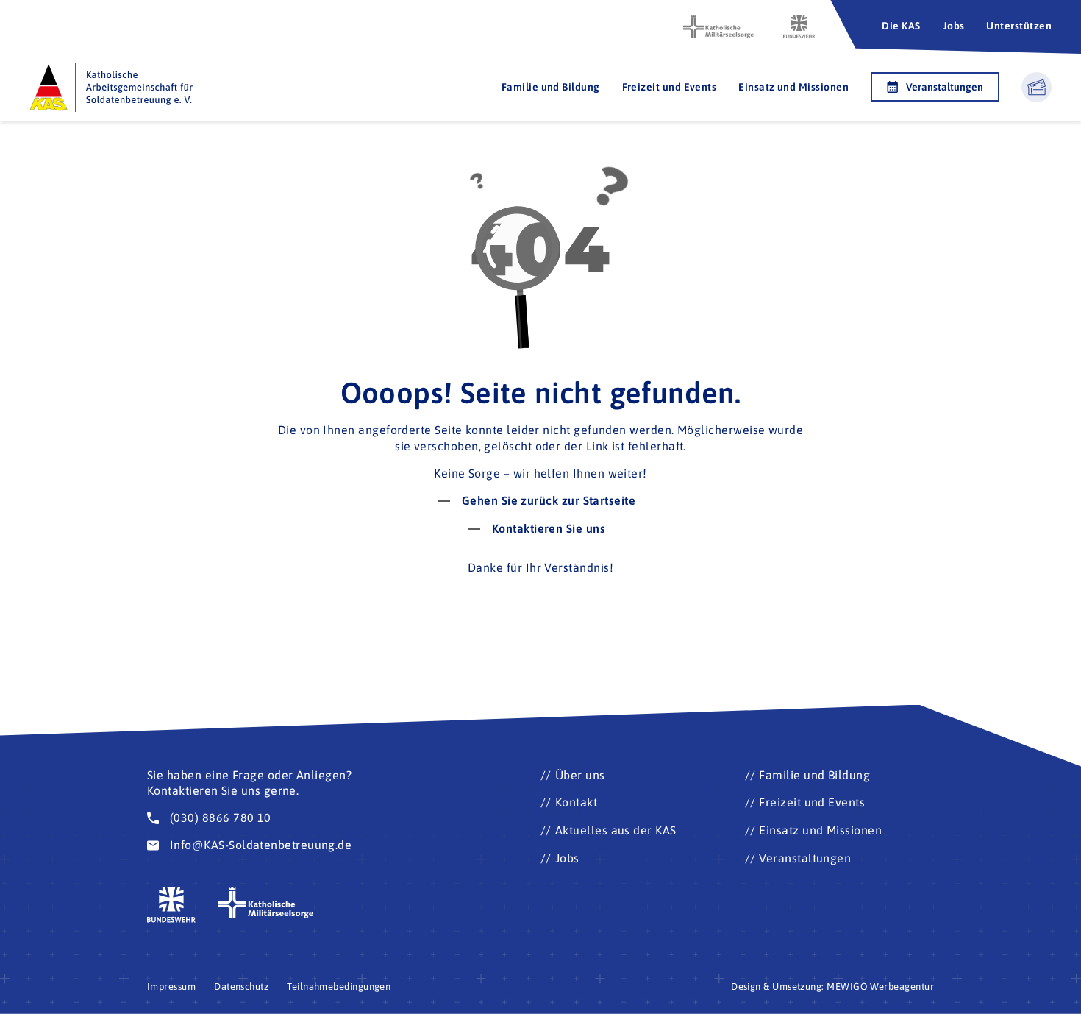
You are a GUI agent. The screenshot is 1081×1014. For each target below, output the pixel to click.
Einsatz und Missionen (793, 87)
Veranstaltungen (944, 87)
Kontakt (576, 802)
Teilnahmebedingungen (338, 986)
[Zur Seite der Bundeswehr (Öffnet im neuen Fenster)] (799, 26)
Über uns (580, 774)
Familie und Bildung (551, 87)
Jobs (954, 26)
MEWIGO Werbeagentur (880, 986)
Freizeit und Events (669, 87)
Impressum (171, 986)
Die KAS (901, 26)
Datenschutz (241, 986)
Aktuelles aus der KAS (616, 830)
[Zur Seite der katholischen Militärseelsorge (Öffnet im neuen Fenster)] (718, 26)
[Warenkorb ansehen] (1036, 87)
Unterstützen (1019, 26)
